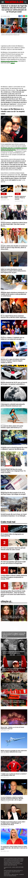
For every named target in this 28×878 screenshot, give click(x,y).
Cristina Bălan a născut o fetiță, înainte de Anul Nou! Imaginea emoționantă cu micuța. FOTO (14, 577)
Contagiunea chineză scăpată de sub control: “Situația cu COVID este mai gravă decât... (13, 685)
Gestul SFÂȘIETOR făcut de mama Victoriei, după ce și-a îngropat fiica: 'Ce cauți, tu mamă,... (13, 470)
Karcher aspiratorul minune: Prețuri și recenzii (20, 198)
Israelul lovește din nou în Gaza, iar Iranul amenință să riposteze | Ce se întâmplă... (14, 515)
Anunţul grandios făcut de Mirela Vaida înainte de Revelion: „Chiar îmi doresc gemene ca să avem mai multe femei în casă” (13, 593)
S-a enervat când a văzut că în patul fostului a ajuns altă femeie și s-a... (12, 426)
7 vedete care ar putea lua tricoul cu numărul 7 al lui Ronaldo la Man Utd (14, 774)
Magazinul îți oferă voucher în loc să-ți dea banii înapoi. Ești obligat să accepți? (13, 493)
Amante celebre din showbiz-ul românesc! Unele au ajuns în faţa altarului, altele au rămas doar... (14, 247)
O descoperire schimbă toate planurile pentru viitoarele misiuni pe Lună (13, 405)
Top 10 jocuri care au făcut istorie (6, 197)
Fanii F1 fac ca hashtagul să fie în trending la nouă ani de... (13, 669)
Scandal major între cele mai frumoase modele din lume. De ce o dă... (13, 617)
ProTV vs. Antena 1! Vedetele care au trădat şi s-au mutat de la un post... (12, 338)
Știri (3, 193)
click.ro (13, 63)
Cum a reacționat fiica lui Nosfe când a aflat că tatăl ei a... (13, 652)
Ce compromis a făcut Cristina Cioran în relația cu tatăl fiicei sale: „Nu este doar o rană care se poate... (14, 848)
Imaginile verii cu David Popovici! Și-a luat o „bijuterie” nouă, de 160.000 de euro (14, 448)
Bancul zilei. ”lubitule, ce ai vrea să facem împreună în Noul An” (12, 728)
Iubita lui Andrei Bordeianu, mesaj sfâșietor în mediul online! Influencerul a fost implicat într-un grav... (13, 270)
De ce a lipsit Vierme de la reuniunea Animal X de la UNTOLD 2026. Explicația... (14, 316)
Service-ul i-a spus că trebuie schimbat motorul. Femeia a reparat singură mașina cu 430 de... (13, 360)
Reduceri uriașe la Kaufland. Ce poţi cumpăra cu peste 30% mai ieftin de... (13, 702)
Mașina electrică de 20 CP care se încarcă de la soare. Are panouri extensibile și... (14, 383)
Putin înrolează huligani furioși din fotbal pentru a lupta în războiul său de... (13, 634)
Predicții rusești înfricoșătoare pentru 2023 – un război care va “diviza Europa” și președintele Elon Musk (13, 823)
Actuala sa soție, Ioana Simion (9, 61)
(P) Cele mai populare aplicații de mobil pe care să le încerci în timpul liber (13, 562)
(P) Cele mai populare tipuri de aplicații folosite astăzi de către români (13, 548)
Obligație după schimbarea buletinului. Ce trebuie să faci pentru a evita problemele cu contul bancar (14, 294)
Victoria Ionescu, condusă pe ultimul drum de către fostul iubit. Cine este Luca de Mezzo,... (14, 224)
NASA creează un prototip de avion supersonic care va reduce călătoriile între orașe (14, 751)
